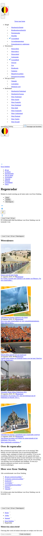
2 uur (7, 218)
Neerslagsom (20, 236)
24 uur (13, 218)
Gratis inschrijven (25, 534)
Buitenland (19, 277)
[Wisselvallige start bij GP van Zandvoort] (16, 353)
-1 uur (3, 218)
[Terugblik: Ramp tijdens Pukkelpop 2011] (16, 390)
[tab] (23, 198)
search (3, 126)
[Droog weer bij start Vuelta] (16, 273)
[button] (21, 215)
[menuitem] (23, 34)
